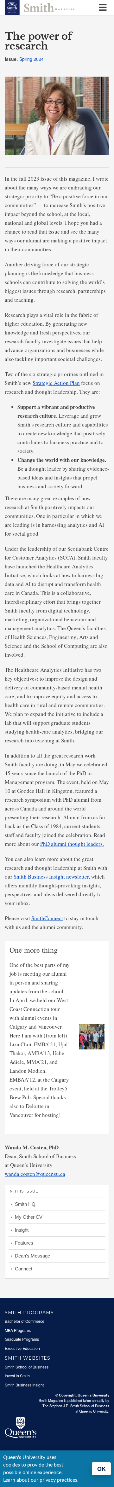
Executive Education (22, 1348)
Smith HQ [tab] (25, 1204)
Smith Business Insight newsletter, (52, 876)
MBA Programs (18, 1330)
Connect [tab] (23, 1268)
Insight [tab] (21, 1230)
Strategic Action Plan (56, 382)
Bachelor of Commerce (24, 1321)
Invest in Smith (17, 1376)
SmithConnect (47, 918)
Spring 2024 (31, 59)
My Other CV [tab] (28, 1217)
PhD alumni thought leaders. (72, 843)
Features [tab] (24, 1243)
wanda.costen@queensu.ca (35, 1173)
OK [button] (101, 1469)
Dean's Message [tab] (32, 1255)
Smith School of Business (26, 1367)
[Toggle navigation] (103, 8)
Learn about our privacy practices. (41, 1480)
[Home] (39, 6)
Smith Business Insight (24, 1385)
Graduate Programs (22, 1339)
